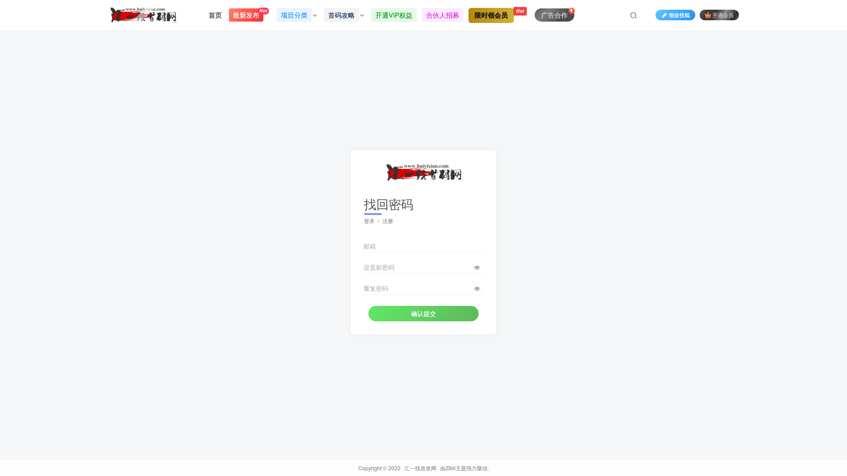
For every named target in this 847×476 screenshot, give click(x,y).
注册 (387, 220)
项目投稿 (679, 15)
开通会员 (723, 15)
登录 (369, 220)
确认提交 (423, 313)
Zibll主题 (456, 468)
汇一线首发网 (420, 468)
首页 (215, 15)
